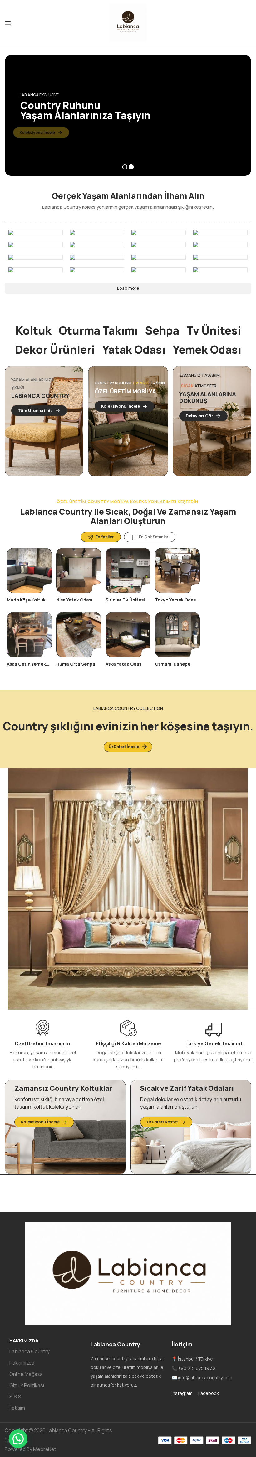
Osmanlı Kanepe (172, 664)
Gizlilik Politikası (26, 1385)
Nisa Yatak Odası (74, 600)
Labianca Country (29, 1351)
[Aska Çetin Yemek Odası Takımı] (29, 634)
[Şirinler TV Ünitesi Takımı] (128, 570)
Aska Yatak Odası (124, 664)
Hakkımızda (21, 1362)
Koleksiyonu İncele (44, 132)
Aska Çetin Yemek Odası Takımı (26, 667)
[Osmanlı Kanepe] (177, 634)
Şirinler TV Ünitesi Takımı (125, 602)
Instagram (183, 1393)
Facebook (208, 1393)
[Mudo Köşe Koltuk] (29, 570)
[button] (18, 1438)
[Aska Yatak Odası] (128, 634)
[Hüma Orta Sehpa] (79, 634)
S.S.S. (15, 1396)
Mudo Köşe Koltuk (26, 600)
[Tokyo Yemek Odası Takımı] (177, 570)
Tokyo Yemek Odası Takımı (176, 602)
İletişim (17, 1407)
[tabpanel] (29, 612)
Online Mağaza (26, 1374)
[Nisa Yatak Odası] (79, 570)
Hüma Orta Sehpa (75, 664)
